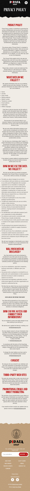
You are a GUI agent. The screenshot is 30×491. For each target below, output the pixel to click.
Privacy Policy (15, 474)
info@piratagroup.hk (15, 327)
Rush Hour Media (17, 487)
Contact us (22, 466)
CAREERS (8, 468)
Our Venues (8, 463)
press (22, 463)
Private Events (8, 466)
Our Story (8, 461)
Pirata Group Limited (17, 484)
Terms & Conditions (15, 476)
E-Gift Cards (22, 461)
